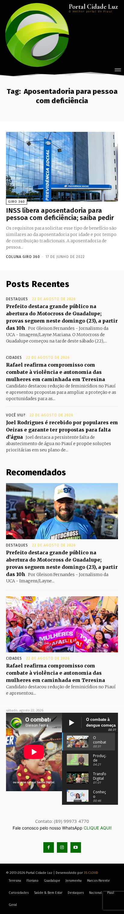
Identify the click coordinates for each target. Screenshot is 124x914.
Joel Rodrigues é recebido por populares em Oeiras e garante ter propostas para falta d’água (62, 429)
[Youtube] (75, 847)
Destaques (17, 299)
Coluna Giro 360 (23, 257)
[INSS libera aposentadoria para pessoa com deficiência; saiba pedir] (62, 167)
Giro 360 (16, 202)
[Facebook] (48, 847)
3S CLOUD (91, 873)
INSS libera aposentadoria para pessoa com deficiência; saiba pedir (60, 214)
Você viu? (16, 415)
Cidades (14, 357)
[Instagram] (62, 847)
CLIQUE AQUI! (98, 827)
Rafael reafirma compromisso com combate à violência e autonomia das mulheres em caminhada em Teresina (55, 372)
